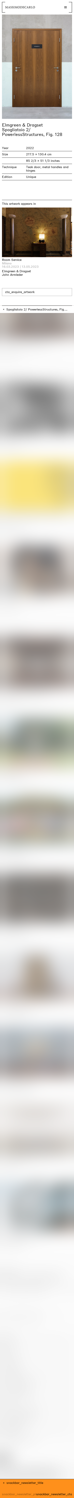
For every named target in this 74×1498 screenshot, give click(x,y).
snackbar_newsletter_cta (54, 1494)
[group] (37, 67)
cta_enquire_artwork (20, 292)
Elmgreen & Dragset (22, 125)
